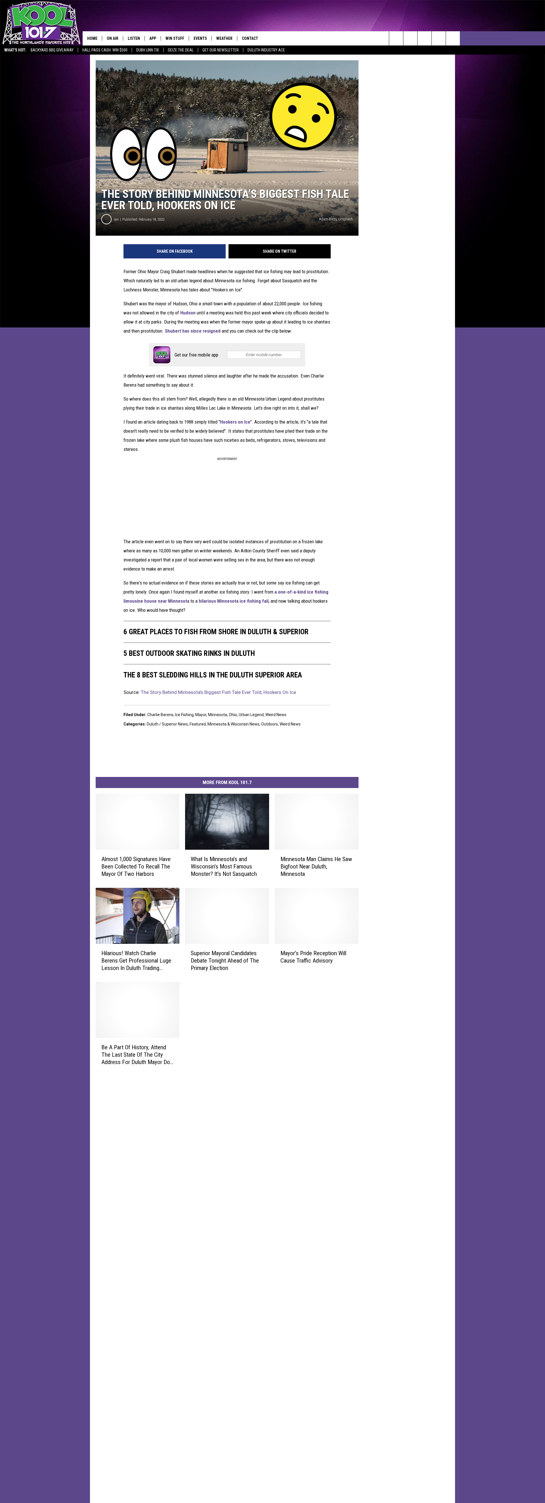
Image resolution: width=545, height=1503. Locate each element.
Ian (116, 219)
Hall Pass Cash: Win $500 (104, 50)
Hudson (188, 313)
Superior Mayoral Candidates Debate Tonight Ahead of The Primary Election (225, 960)
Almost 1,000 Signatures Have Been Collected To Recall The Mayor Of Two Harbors (136, 866)
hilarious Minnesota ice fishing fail (234, 601)
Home (92, 38)
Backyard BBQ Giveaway (52, 50)
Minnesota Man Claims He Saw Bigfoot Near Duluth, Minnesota (316, 866)
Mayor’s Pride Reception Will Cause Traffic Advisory (313, 957)
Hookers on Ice (235, 422)
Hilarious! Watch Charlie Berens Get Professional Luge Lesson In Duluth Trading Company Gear (136, 961)
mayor (200, 714)
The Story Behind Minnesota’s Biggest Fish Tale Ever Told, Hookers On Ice (218, 692)
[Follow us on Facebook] (424, 38)
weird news (275, 714)
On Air (112, 38)
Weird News (290, 724)
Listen (134, 38)
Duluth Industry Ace (266, 50)
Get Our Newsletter (220, 50)
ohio (233, 714)
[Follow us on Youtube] (453, 38)
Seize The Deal (181, 50)
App (152, 38)
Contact (250, 38)
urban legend (251, 714)
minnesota (217, 714)
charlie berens (160, 714)
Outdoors (269, 724)
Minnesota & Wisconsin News (233, 724)
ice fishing (184, 714)
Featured (198, 724)
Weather (224, 38)
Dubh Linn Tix (147, 50)
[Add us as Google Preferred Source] (410, 38)
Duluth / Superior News (167, 724)
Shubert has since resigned (193, 331)
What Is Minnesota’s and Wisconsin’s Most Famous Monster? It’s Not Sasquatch (224, 866)
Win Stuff (174, 38)
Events (200, 38)
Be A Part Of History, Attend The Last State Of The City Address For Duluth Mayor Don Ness (137, 1055)
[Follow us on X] (439, 38)
